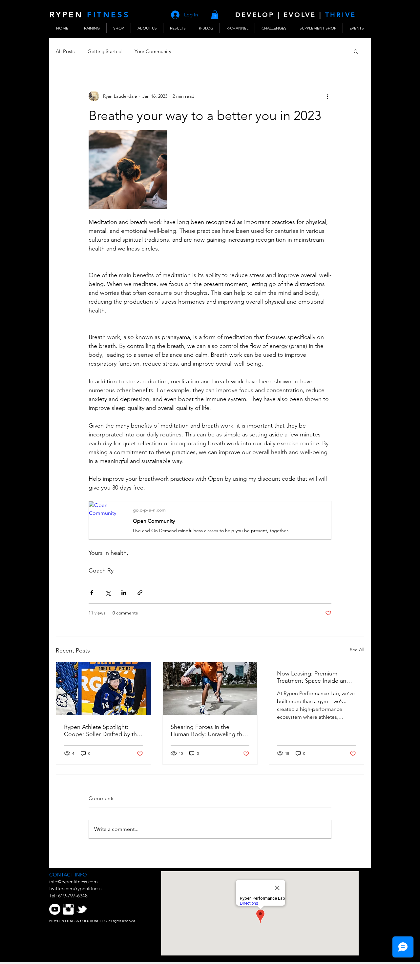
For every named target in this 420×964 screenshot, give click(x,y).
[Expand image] (128, 169)
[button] (215, 14)
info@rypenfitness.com (73, 881)
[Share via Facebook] (92, 593)
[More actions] (327, 96)
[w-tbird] (81, 909)
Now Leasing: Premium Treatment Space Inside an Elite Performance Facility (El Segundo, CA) (314, 677)
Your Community (153, 51)
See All (357, 650)
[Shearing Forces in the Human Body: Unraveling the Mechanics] (210, 688)
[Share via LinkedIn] (124, 593)
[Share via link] (140, 593)
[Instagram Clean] (68, 909)
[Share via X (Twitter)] (108, 593)
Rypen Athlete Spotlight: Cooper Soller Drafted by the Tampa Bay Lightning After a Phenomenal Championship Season (102, 730)
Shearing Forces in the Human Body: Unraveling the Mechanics (208, 730)
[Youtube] (54, 909)
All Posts (65, 51)
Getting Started (104, 51)
